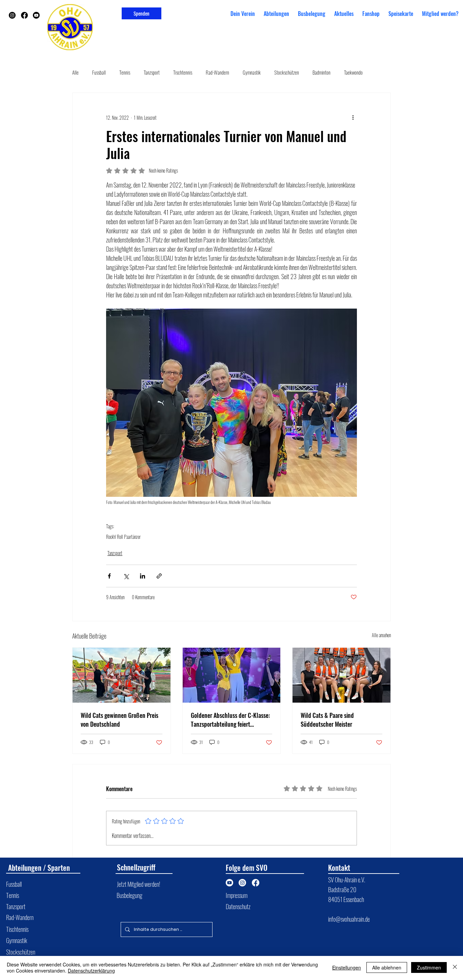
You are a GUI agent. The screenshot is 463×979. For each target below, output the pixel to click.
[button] (276, 13)
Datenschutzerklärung (91, 970)
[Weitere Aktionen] (353, 117)
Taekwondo (353, 72)
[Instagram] (12, 15)
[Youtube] (36, 15)
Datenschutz (238, 906)
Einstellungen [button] (346, 967)
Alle (75, 72)
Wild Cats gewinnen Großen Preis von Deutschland (119, 719)
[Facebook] (24, 15)
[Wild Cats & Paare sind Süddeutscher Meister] (341, 675)
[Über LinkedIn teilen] (142, 576)
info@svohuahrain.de (349, 918)
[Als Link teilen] (159, 576)
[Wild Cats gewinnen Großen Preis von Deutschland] (121, 675)
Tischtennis (182, 72)
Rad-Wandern (217, 72)
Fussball (99, 72)
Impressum (236, 895)
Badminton (321, 72)
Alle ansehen (381, 635)
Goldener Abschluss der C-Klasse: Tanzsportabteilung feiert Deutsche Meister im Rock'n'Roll (230, 719)
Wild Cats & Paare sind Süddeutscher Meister (327, 719)
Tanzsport (152, 72)
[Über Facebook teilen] (109, 576)
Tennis (124, 72)
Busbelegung (129, 895)
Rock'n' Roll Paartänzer (123, 537)
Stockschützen (286, 72)
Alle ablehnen (386, 967)
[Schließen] (455, 967)
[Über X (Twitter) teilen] (126, 576)
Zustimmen (429, 967)
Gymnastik (252, 72)
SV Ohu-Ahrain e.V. (347, 879)
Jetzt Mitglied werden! (138, 883)
